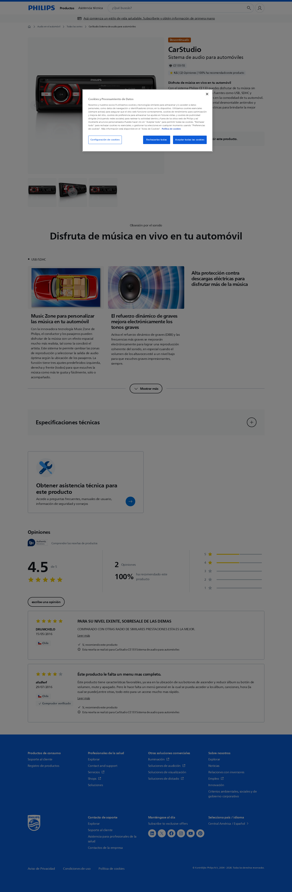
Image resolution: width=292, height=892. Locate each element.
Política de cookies (171, 129)
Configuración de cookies (105, 140)
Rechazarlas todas (156, 140)
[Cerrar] (207, 94)
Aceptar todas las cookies (189, 140)
